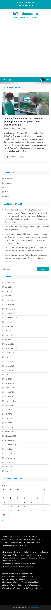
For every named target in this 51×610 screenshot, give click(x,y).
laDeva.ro (24, 558)
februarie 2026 (10, 309)
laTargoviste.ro (34, 585)
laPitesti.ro (16, 564)
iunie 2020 (8, 418)
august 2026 (9, 283)
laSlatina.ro (14, 585)
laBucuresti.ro (18, 552)
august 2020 (9, 410)
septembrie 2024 (11, 348)
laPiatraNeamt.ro (8, 545)
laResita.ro (25, 582)
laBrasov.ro (6, 573)
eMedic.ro (5, 537)
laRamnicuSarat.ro (28, 564)
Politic (7, 192)
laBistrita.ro (34, 579)
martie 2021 (9, 397)
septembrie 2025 (11, 326)
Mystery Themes (33, 607)
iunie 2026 (8, 291)
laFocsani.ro (32, 558)
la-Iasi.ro (14, 573)
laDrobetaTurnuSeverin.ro (27, 567)
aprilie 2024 (9, 362)
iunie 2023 (8, 375)
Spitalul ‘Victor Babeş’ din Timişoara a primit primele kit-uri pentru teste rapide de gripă (24, 121)
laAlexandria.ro (27, 576)
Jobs (6, 187)
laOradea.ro (6, 564)
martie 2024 (9, 366)
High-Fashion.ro (21, 545)
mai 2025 (8, 340)
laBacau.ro (14, 579)
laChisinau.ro (31, 542)
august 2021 (9, 392)
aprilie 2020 (9, 427)
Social (7, 196)
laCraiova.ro (6, 555)
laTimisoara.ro (25, 13)
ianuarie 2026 (10, 313)
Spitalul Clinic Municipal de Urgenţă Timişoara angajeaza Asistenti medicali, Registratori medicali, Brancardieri (26, 249)
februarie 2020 (10, 436)
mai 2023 (8, 379)
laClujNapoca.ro (30, 552)
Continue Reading (16, 157)
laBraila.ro (16, 582)
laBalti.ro (39, 542)
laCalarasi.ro (15, 558)
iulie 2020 (8, 414)
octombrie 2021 (10, 388)
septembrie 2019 (11, 458)
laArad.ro (5, 579)
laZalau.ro (38, 588)
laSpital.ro (23, 537)
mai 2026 (8, 296)
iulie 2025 (8, 331)
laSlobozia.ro (23, 585)
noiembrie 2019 (10, 449)
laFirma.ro (26, 539)
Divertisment (9, 179)
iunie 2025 (8, 335)
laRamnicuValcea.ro (9, 567)
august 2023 (9, 370)
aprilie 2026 (9, 300)
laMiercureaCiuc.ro (9, 561)
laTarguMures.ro (19, 588)
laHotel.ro (31, 537)
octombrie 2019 (10, 453)
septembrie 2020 (11, 405)
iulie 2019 (8, 467)
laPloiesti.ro (25, 555)
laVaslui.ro (6, 576)
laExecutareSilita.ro (18, 542)
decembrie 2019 (11, 445)
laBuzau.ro (6, 558)
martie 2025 (9, 344)
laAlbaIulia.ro (15, 576)
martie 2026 (9, 304)
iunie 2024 (8, 357)
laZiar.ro (19, 539)
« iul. (3, 520)
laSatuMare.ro (34, 582)
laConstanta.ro (42, 552)
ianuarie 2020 (10, 440)
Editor (25, 128)
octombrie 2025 (10, 322)
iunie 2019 (8, 471)
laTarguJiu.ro (7, 588)
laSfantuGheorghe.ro (27, 573)
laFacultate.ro (36, 539)
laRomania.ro (7, 552)
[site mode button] (42, 79)
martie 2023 (9, 383)
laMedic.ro (14, 537)
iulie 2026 (8, 287)
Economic (8, 183)
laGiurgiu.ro (42, 558)
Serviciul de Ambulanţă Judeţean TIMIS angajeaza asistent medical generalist (27, 228)
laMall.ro (12, 539)
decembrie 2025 (11, 318)
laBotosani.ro (7, 582)
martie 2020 (9, 432)
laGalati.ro (15, 555)
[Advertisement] (25, 50)
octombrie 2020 (10, 401)
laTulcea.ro (30, 588)
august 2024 (9, 353)
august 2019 (9, 462)
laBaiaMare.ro (24, 579)
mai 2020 (8, 423)
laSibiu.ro (5, 585)
